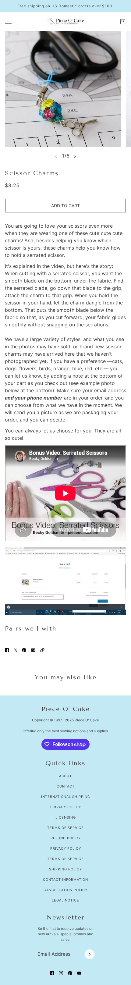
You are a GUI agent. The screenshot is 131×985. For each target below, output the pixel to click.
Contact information (65, 879)
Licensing (65, 817)
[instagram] (61, 973)
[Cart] (122, 21)
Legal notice (65, 900)
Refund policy (66, 838)
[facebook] (51, 973)
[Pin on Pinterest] (24, 650)
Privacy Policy (65, 807)
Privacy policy (65, 848)
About (65, 776)
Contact (66, 786)
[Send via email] (33, 650)
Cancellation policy (65, 890)
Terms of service (65, 859)
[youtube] (79, 973)
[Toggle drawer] (8, 22)
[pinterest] (70, 973)
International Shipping (65, 797)
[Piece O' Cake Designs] (65, 21)
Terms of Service (65, 828)
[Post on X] (15, 650)
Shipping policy (65, 869)
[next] (74, 156)
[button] (42, 650)
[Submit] (89, 954)
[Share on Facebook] (7, 650)
